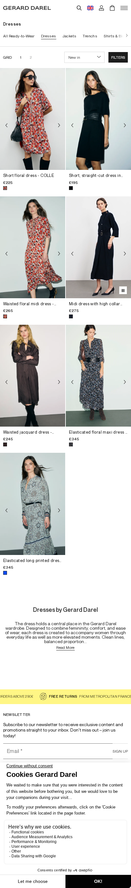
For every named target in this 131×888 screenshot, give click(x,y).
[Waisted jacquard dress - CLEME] (32, 376)
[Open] (124, 8)
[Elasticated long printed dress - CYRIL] (32, 504)
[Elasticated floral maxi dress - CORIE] (98, 376)
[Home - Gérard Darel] (27, 8)
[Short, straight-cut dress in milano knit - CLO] (98, 119)
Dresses (48, 36)
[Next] (125, 36)
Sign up (120, 751)
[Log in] (101, 8)
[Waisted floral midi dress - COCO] (32, 247)
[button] (118, 57)
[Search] (79, 8)
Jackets (70, 36)
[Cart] (112, 8)
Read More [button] (65, 648)
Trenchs (90, 36)
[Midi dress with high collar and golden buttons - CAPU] (98, 247)
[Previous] (6, 125)
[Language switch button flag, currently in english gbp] (90, 8)
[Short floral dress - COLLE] (32, 119)
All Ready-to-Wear (19, 36)
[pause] (123, 290)
